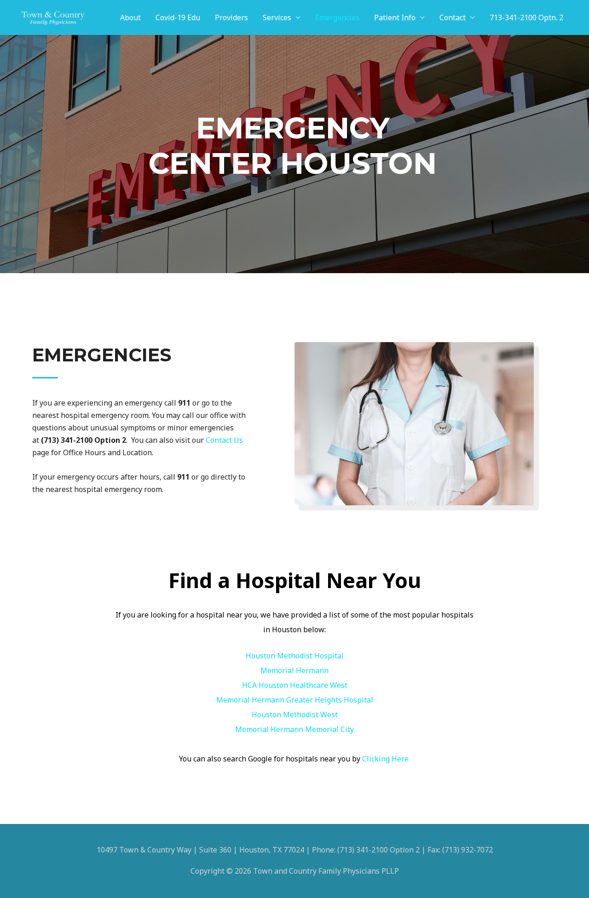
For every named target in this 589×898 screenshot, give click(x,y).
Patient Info (395, 17)
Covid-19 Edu (178, 17)
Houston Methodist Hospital (295, 656)
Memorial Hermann (294, 670)
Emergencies (337, 17)
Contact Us (224, 440)
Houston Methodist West (295, 714)
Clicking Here (386, 759)
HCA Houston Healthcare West (294, 685)
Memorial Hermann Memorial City (294, 729)
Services (277, 17)
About (130, 17)
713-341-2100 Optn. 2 (526, 17)
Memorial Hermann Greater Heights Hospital (294, 700)
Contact (452, 17)
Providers (231, 17)
